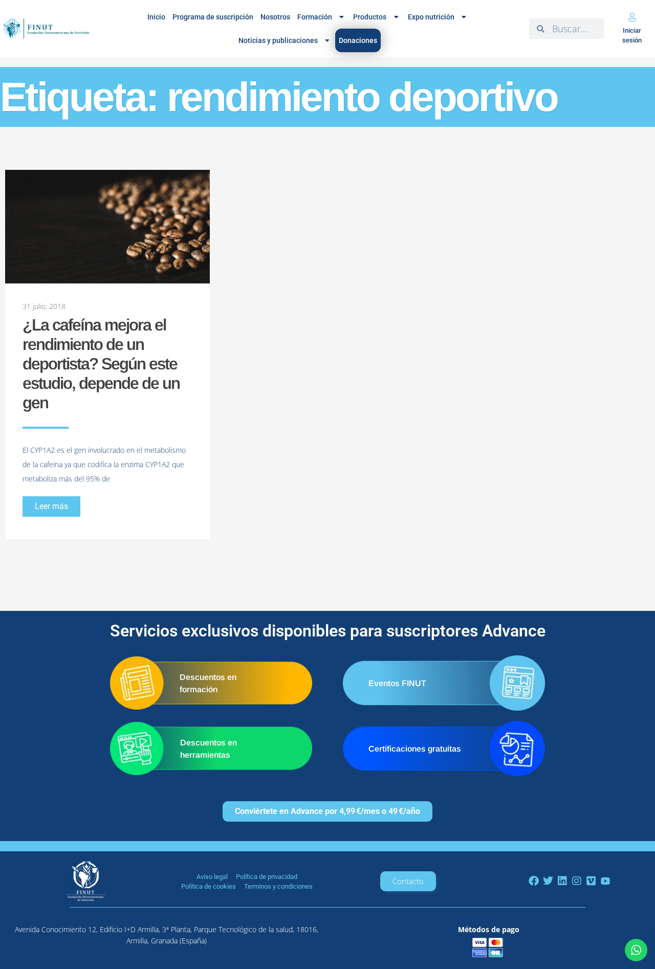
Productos (369, 17)
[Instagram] (577, 881)
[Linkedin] (562, 881)
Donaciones (358, 40)
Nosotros (275, 17)
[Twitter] (548, 881)
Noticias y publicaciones (278, 40)
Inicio (156, 17)
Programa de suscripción (212, 17)
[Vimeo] (591, 881)
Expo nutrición (431, 17)
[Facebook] (534, 881)
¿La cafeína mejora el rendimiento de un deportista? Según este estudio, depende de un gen (101, 364)
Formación (314, 17)
